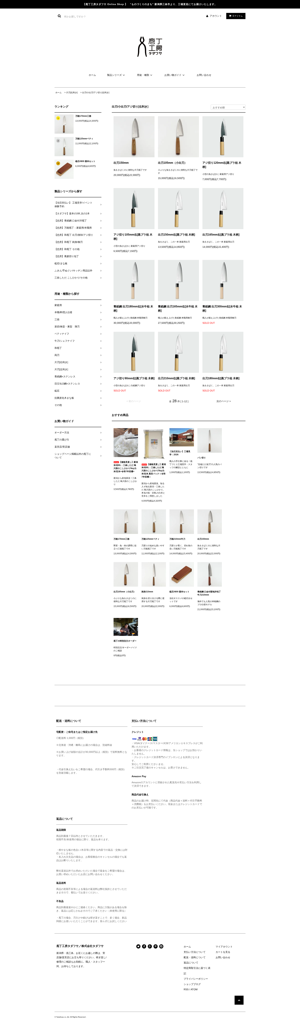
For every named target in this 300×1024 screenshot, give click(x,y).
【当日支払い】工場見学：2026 (179, 453)
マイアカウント (224, 946)
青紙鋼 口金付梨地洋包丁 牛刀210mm (209, 593)
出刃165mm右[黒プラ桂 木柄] (220, 234)
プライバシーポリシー (196, 978)
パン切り (201, 458)
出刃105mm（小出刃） (172, 162)
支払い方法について (195, 952)
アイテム (238, 15)
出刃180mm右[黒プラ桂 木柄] (220, 378)
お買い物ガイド (172, 75)
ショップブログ (192, 984)
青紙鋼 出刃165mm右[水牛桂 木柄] (178, 308)
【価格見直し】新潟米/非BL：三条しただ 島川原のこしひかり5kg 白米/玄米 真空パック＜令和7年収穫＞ (153, 470)
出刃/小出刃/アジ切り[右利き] (95, 92)
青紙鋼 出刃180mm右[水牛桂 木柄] (133, 308)
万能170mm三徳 (83, 116)
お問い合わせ (204, 75)
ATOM (194, 989)
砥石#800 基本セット (85, 161)
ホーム (92, 75)
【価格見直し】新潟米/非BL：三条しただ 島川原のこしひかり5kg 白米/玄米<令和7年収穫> (126, 467)
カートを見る (223, 952)
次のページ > (223, 401)
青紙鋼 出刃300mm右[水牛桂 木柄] (222, 308)
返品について (191, 962)
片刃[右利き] (72, 92)
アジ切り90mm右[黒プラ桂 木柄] (134, 378)
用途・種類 (143, 75)
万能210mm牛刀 (177, 539)
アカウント (216, 15)
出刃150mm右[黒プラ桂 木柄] (176, 234)
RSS (186, 989)
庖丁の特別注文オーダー (125, 641)
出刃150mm (121, 162)
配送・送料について (195, 957)
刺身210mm (147, 591)
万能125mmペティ (84, 138)
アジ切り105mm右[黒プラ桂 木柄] (133, 236)
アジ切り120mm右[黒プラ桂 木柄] (221, 164)
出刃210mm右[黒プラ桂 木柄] (176, 378)
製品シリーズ (114, 75)
